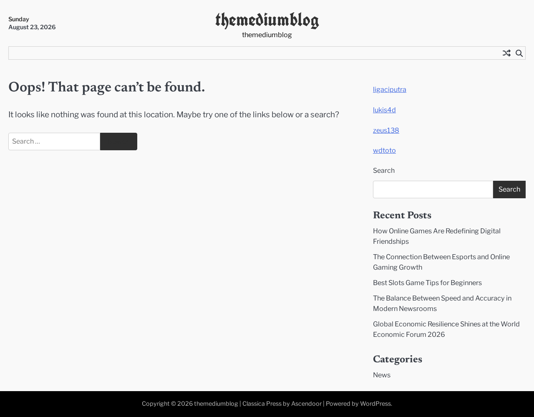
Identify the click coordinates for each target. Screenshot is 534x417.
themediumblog (267, 19)
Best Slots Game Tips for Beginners (427, 282)
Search (384, 170)
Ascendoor (306, 403)
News (381, 375)
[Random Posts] (506, 53)
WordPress (375, 403)
